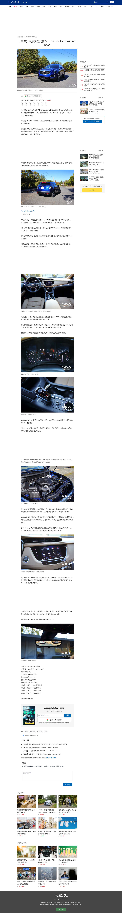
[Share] (18, 814)
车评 (26, 731)
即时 (15, 6)
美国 (27, 6)
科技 (79, 6)
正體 (23, 2)
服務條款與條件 (60, 722)
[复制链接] (34, 104)
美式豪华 (32, 731)
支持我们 (92, 190)
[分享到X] (30, 104)
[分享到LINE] (26, 104)
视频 (61, 6)
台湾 (44, 6)
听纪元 (67, 6)
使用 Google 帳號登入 (55, 720)
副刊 (22, 37)
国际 (32, 6)
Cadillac (39, 731)
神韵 (102, 6)
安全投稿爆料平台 (51, 757)
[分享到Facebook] (22, 104)
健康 (55, 6)
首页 (10, 6)
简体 (26, 2)
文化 (90, 6)
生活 (96, 6)
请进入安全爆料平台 (92, 121)
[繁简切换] (46, 104)
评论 (38, 6)
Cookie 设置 (61, 909)
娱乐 (85, 6)
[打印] (38, 104)
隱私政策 (67, 722)
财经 (73, 6)
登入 (112, 2)
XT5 (45, 731)
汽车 (29, 37)
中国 (21, 6)
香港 (49, 6)
